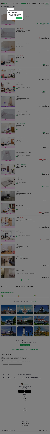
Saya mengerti (19, 17)
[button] (10, 9)
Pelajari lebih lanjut (10, 17)
